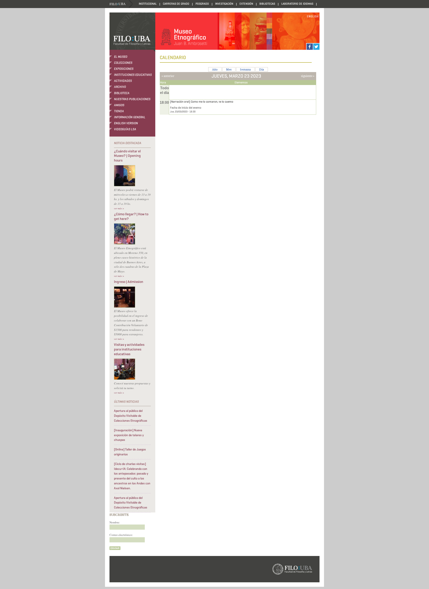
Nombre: (114, 522)
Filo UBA (121, 4)
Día (261, 69)
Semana (245, 69)
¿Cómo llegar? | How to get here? (131, 216)
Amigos (119, 105)
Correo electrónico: (121, 535)
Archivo (120, 87)
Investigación (224, 4)
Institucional (148, 4)
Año (215, 69)
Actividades (123, 81)
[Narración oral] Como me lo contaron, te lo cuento (201, 102)
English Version (126, 123)
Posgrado (202, 4)
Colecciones (123, 63)
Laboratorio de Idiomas (297, 4)
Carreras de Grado (176, 4)
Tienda (119, 111)
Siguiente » (307, 76)
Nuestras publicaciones (132, 99)
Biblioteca (121, 93)
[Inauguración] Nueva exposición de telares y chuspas (129, 435)
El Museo (120, 57)
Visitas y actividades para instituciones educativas (129, 349)
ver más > (119, 208)
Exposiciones (123, 69)
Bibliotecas (267, 4)
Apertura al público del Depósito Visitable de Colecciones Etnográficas (130, 416)
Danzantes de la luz (122, 12)
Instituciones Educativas (133, 75)
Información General (129, 117)
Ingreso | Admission (128, 282)
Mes (228, 69)
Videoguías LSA (125, 129)
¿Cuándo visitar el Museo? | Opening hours (127, 156)
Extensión (246, 4)
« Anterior (168, 76)
